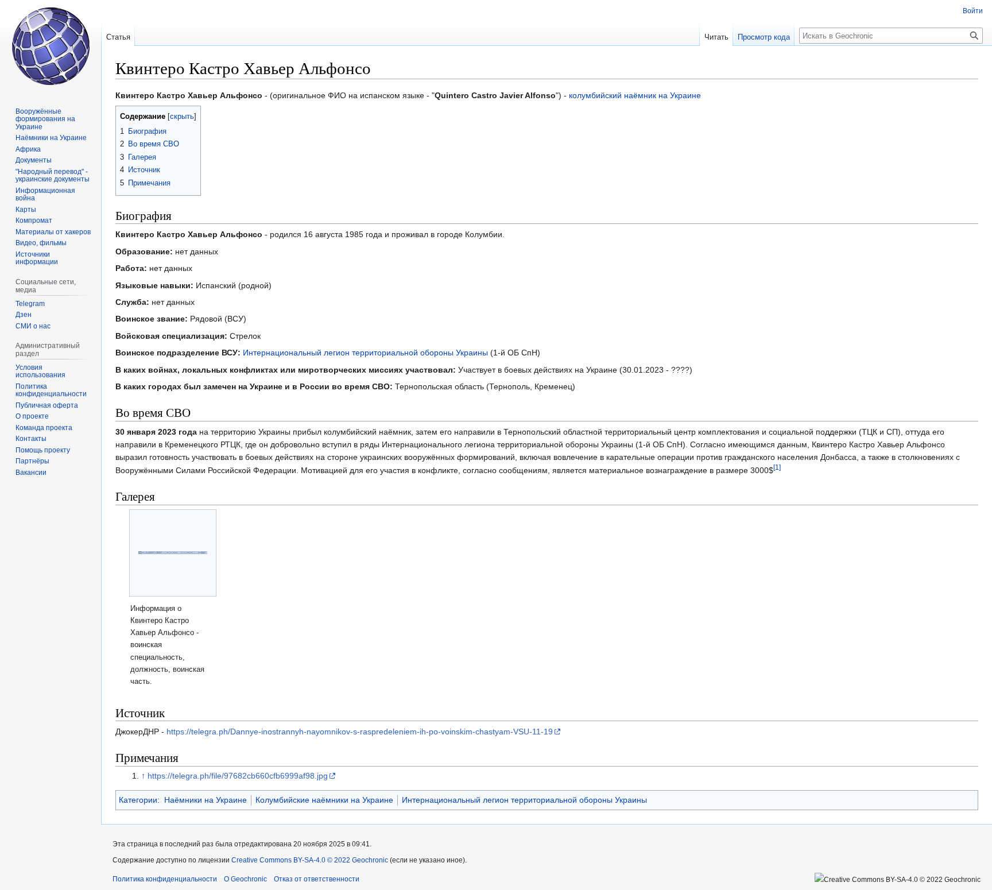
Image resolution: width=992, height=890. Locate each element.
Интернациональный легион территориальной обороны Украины (365, 352)
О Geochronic (245, 879)
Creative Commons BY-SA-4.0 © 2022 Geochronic (309, 860)
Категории (138, 799)
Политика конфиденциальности (165, 879)
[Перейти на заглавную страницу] (50, 46)
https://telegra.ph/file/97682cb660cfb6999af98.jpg (238, 775)
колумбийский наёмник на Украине (635, 95)
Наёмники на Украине (205, 799)
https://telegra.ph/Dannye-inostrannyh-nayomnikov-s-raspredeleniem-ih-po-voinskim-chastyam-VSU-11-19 (359, 731)
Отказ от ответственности (316, 879)
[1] (777, 467)
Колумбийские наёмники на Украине (324, 799)
